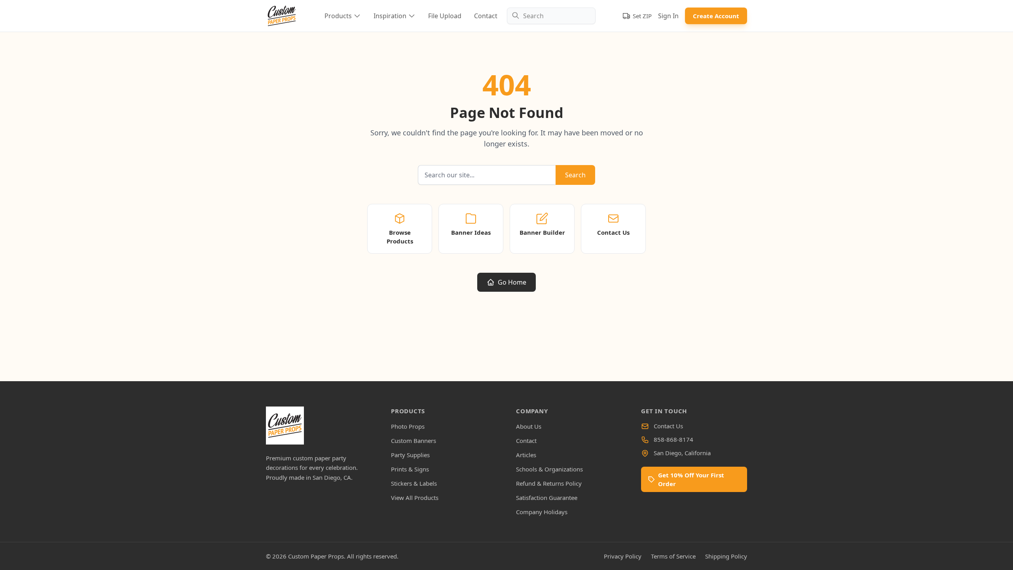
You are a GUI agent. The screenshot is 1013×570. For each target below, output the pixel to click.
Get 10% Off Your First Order (691, 479)
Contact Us (668, 426)
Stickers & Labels (414, 483)
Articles (526, 455)
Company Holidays (541, 512)
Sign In (668, 15)
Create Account (716, 16)
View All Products (414, 498)
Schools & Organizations (549, 469)
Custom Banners (413, 441)
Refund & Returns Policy (549, 483)
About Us (528, 426)
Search (575, 175)
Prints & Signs (410, 469)
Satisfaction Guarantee (546, 498)
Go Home (512, 282)
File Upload (444, 15)
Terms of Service (673, 556)
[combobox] (551, 16)
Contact (485, 15)
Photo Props (408, 426)
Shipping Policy (726, 556)
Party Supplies (410, 455)
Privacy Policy (622, 556)
